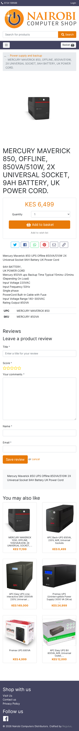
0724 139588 (10, 3)
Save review (15, 459)
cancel (36, 459)
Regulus (66, 726)
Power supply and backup (26, 55)
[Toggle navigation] (6, 45)
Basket (66, 44)
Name (7, 426)
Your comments (13, 374)
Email (6, 442)
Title (6, 346)
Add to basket (43, 225)
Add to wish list (39, 232)
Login (73, 3)
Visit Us (7, 695)
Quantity (17, 214)
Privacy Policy (11, 703)
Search (69, 34)
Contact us (9, 699)
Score (7, 363)
